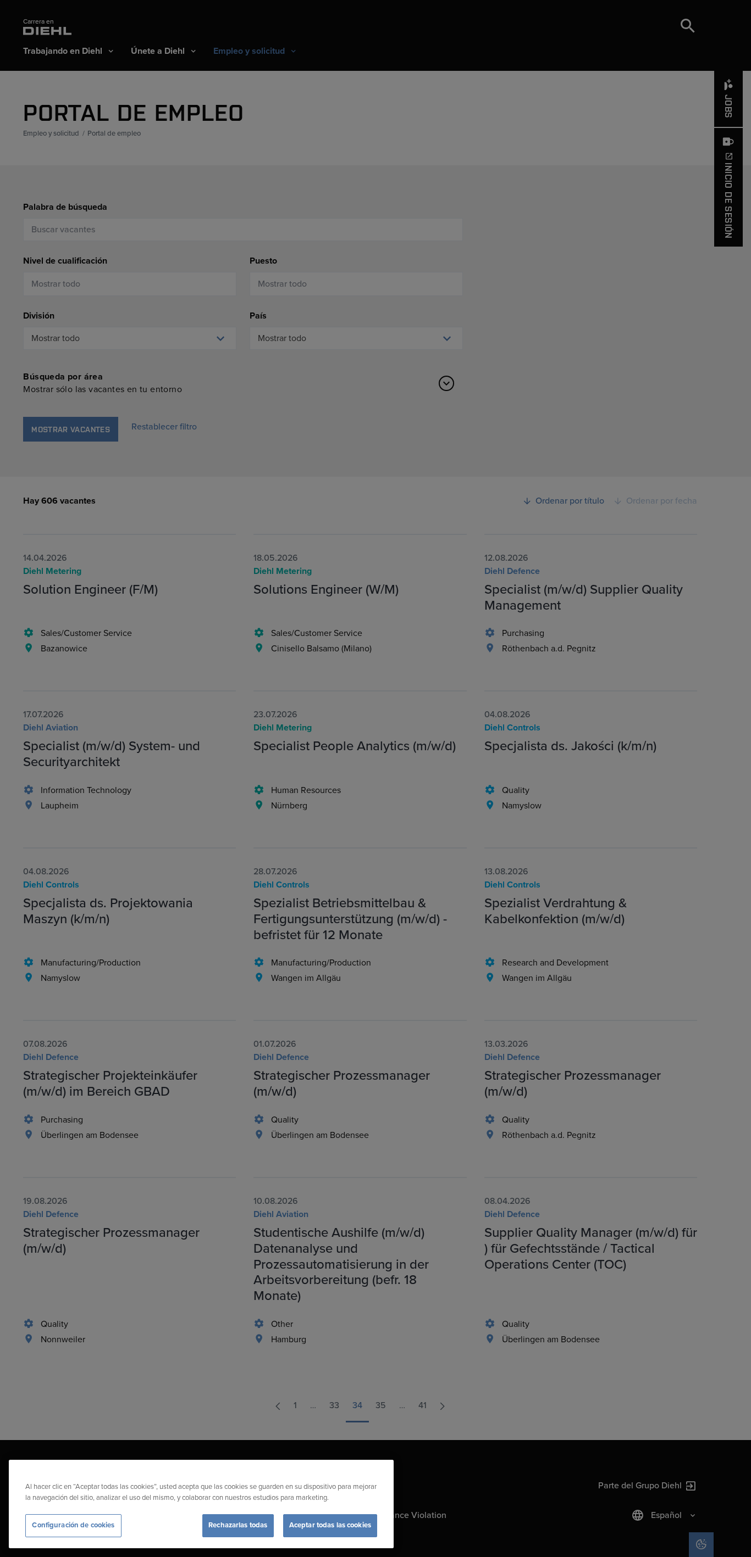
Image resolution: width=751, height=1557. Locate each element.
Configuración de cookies (73, 1525)
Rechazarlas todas (237, 1525)
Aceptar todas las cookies (330, 1525)
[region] (201, 1504)
